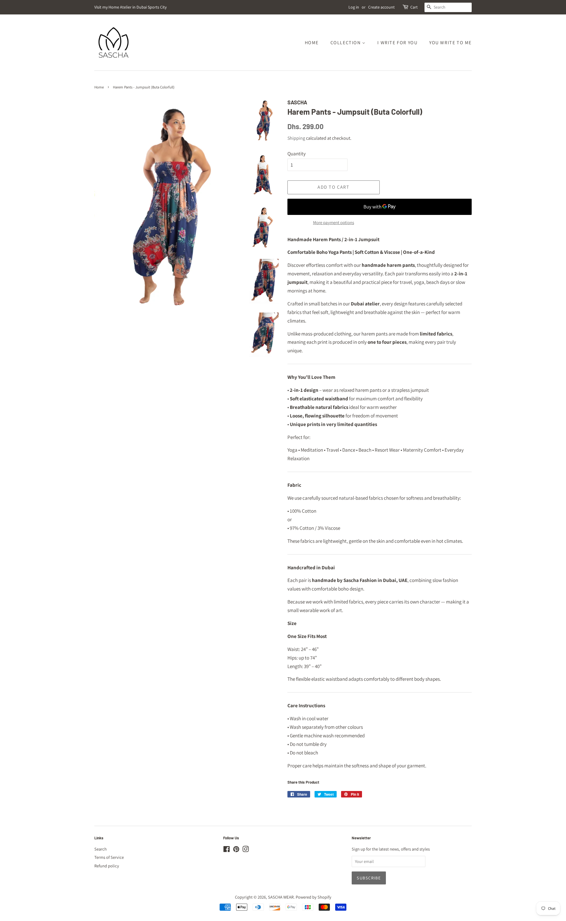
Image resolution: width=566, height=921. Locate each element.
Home (99, 87)
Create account (381, 7)
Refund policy (106, 866)
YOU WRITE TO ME (450, 43)
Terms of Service (109, 857)
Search (100, 849)
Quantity (296, 153)
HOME (312, 43)
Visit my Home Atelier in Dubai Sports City (130, 7)
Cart (414, 7)
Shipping (296, 138)
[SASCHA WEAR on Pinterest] (236, 850)
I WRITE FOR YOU (397, 43)
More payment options (333, 222)
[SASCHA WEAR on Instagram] (245, 850)
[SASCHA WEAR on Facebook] (226, 850)
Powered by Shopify (313, 897)
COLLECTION (346, 43)
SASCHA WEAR (281, 897)
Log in (353, 7)
